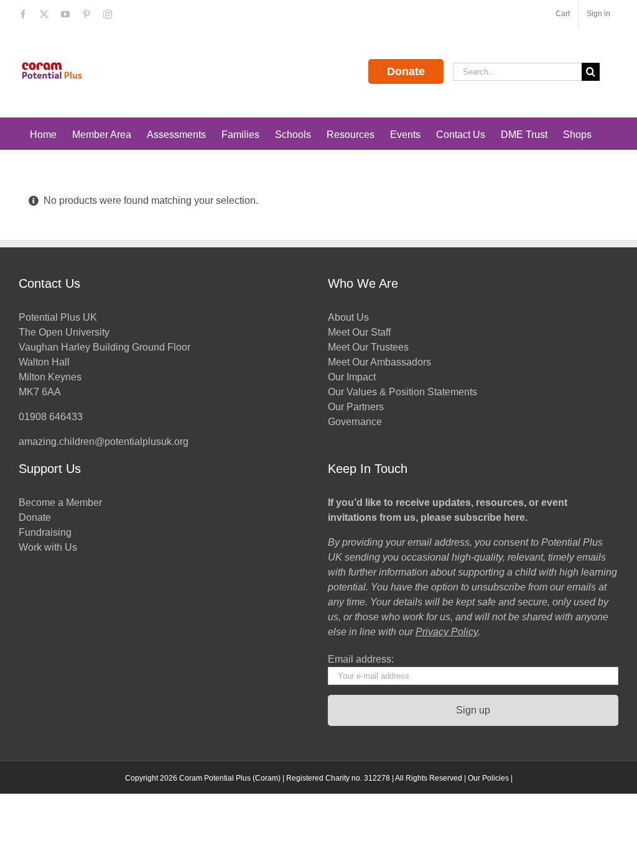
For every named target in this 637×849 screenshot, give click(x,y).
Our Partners (356, 407)
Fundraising (45, 532)
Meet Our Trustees (368, 347)
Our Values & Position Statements (402, 392)
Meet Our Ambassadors (379, 362)
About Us (348, 317)
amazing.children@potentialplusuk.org (103, 441)
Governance (355, 421)
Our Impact (353, 377)
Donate (406, 71)
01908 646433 (51, 416)
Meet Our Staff (359, 332)
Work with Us (48, 547)
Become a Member (60, 502)
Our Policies (488, 778)
